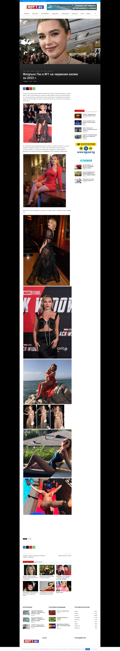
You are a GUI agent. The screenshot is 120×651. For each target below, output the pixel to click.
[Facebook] (24, 88)
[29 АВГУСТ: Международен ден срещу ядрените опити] (78, 116)
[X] (27, 88)
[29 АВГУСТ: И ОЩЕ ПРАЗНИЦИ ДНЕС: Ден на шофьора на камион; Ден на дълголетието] (78, 136)
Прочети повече (94, 649)
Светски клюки (50, 71)
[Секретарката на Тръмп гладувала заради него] (78, 180)
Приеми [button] (87, 649)
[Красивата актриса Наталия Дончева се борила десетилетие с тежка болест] (30, 570)
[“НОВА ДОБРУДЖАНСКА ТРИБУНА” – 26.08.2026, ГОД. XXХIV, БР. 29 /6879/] (26, 612)
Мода (42, 71)
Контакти (37, 0)
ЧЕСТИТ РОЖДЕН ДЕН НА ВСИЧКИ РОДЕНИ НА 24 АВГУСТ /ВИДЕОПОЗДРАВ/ (89, 173)
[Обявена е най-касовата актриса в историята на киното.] (47, 570)
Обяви (88, 13)
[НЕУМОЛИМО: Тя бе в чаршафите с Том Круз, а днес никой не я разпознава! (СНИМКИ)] (63, 570)
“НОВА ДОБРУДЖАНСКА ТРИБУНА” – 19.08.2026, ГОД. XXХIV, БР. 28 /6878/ (38, 619)
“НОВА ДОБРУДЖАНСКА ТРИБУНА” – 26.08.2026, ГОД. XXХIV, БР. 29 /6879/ (38, 612)
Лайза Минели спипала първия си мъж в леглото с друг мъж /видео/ (30, 594)
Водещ (28, 71)
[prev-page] (24, 598)
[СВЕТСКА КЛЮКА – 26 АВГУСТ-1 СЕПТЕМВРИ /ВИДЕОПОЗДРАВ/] (78, 166)
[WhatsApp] (33, 88)
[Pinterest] (30, 88)
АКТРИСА (29, 538)
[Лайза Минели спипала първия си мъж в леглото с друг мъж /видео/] (30, 586)
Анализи (35, 13)
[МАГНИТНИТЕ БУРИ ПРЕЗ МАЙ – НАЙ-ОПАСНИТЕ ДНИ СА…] (52, 626)
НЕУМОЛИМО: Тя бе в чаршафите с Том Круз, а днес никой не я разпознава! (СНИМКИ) (63, 578)
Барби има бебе (59, 592)
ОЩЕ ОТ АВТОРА (38, 562)
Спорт (82, 13)
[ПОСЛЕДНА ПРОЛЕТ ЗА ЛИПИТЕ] (52, 619)
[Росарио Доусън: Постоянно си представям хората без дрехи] (47, 586)
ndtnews (25, 81)
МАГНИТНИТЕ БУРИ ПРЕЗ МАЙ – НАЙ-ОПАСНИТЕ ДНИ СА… (63, 626)
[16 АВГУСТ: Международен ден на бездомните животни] (26, 626)
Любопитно (38, 71)
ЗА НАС (33, 0)
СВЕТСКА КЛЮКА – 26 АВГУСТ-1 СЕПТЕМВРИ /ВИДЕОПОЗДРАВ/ (88, 166)
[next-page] (26, 598)
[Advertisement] (47, 527)
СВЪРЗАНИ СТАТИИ (28, 562)
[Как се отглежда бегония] (52, 612)
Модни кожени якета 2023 (65, 555)
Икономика (45, 13)
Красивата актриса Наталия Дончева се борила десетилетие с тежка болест (30, 578)
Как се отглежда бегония (63, 611)
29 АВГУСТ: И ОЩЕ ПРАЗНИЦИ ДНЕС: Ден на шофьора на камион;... (90, 136)
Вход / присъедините (27, 0)
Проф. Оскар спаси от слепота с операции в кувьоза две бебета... (90, 129)
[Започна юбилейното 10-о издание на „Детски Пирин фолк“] (78, 122)
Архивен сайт (43, 0)
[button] (95, 13)
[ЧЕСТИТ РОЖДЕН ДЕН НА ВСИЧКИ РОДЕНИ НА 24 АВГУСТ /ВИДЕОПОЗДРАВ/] (78, 173)
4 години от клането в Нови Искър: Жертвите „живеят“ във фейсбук (34, 556)
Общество (55, 13)
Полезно (74, 13)
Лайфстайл (65, 13)
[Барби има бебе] (63, 586)
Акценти (27, 17)
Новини (26, 13)
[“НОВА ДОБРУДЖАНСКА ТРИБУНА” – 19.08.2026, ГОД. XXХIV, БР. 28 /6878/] (26, 619)
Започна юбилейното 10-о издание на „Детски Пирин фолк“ (89, 122)
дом (24, 17)
